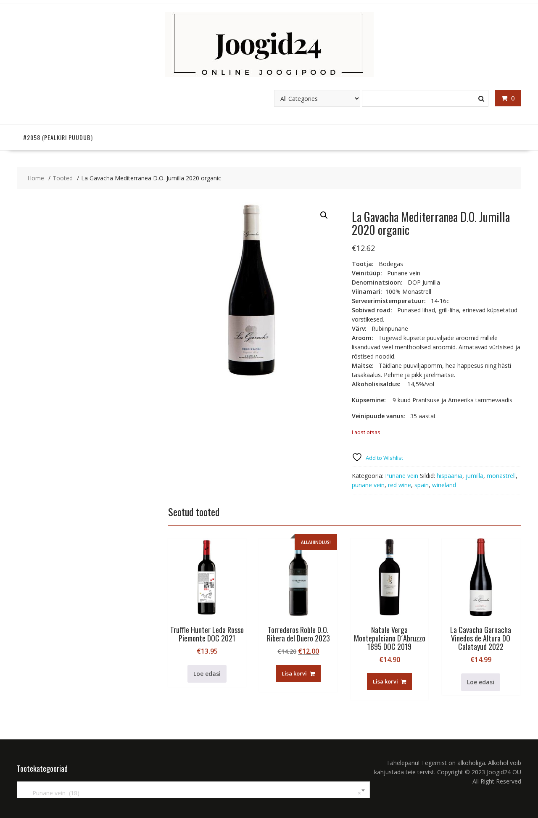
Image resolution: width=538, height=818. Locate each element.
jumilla (474, 476)
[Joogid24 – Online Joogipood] (269, 75)
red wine (399, 485)
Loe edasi (207, 674)
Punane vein (401, 476)
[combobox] (193, 789)
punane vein (368, 485)
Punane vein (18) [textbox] (191, 793)
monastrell (501, 476)
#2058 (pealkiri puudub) (58, 137)
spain (421, 485)
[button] (324, 215)
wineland (444, 485)
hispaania (449, 476)
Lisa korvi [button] (294, 673)
